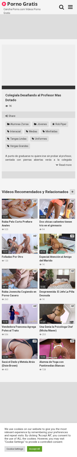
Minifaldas (51, 131)
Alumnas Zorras (19, 124)
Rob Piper (60, 124)
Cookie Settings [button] (15, 449)
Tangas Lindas (18, 138)
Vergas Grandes (19, 146)
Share (11, 116)
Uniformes (40, 138)
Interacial (15, 131)
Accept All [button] (34, 449)
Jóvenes (42, 124)
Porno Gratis (22, 3)
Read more (65, 164)
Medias (32, 131)
